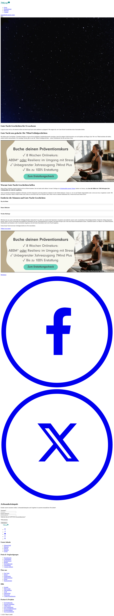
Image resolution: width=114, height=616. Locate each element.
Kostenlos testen (10, 15)
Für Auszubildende (9, 611)
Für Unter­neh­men (8, 607)
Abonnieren (4, 522)
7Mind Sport (7, 605)
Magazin (6, 10)
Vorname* (3, 510)
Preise (5, 7)
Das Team (6, 573)
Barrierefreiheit (8, 580)
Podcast (6, 548)
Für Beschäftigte (8, 610)
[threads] (5, 539)
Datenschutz (7, 593)
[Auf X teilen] (57, 500)
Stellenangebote (8, 577)
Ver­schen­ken (7, 565)
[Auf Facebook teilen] (57, 387)
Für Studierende (8, 564)
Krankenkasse (7, 9)
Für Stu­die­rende (8, 602)
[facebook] (5, 532)
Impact (6, 574)
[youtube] (5, 536)
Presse (5, 579)
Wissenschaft (7, 545)
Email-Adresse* (5, 513)
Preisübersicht (7, 558)
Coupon (6, 12)
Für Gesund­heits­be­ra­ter (10, 608)
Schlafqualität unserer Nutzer (67, 188)
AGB (5, 591)
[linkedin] (5, 534)
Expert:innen (7, 576)
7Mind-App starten (6, 228)
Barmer (6, 562)
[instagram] (5, 529)
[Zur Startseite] (5, 4)
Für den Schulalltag (9, 604)
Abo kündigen (8, 590)
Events (6, 551)
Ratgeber (6, 550)
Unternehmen (7, 559)
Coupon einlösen (8, 567)
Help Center (7, 588)
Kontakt (6, 587)
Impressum (7, 594)
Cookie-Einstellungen (9, 596)
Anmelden (3, 15)
